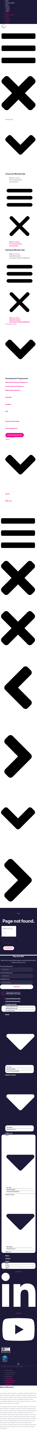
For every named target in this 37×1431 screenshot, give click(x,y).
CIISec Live (8, 501)
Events (7, 494)
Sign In (7, 11)
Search (8, 9)
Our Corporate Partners (15, 180)
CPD (6, 411)
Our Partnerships (10, 1069)
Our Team (8, 1066)
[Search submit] (4, 934)
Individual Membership (12, 1001)
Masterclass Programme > (13, 390)
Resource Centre (9, 3)
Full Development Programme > (14, 386)
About (7, 5)
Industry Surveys (10, 1129)
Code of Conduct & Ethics (12, 1071)
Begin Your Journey (14, 178)
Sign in (7, 1261)
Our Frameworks (13, 182)
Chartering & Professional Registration (19, 258)
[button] (18, 74)
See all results (9, 948)
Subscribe (17, 986)
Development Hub (11, 1004)
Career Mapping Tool (11, 428)
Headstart (8, 404)
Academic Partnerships (12, 421)
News (7, 1255)
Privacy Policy (9, 1370)
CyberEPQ (8, 397)
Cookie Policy (8, 1376)
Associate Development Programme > (16, 382)
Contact (7, 7)
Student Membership (14, 256)
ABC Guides (9, 1127)
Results (7, 940)
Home (7, 1)
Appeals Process (9, 1374)
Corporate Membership (12, 998)
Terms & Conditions (10, 1372)
